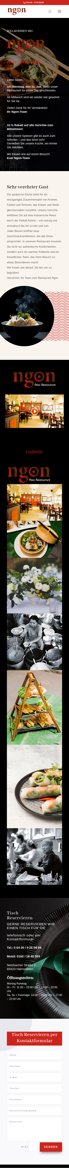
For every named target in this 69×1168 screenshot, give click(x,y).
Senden (51, 1147)
